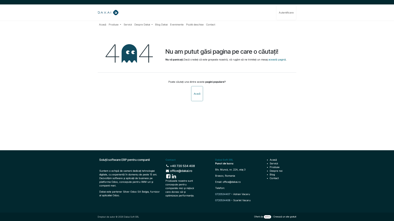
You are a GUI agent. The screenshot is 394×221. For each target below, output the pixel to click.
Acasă (197, 93)
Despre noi (276, 170)
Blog (272, 174)
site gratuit (291, 216)
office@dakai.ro (232, 181)
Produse (274, 167)
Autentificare (286, 12)
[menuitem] (102, 24)
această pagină (277, 59)
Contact (274, 178)
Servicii (274, 163)
